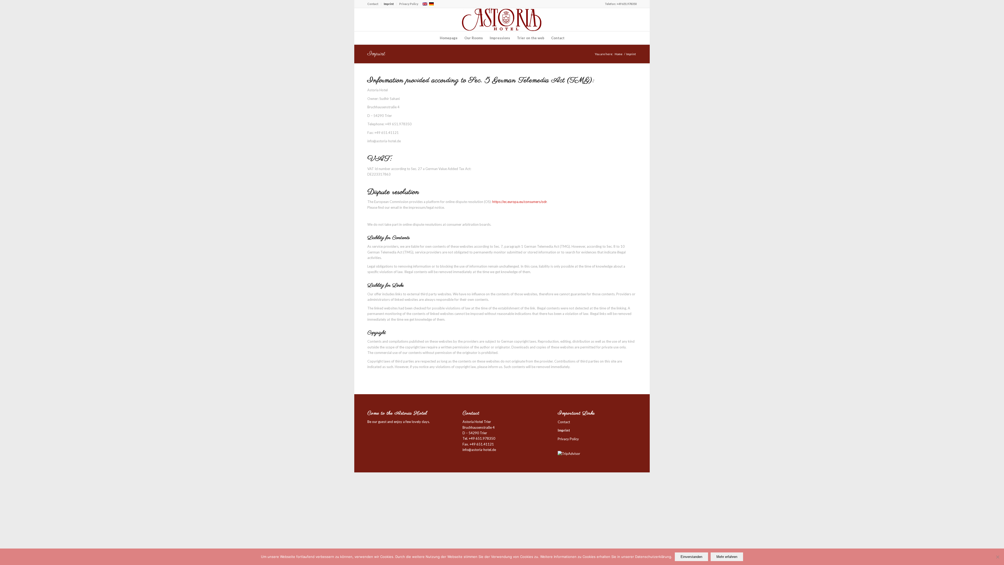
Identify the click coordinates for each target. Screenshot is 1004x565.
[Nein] (997, 557)
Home (619, 54)
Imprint (389, 3)
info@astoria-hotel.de (479, 450)
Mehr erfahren (726, 557)
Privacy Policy (408, 3)
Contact (372, 3)
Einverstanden (691, 557)
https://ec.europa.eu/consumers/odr (519, 202)
